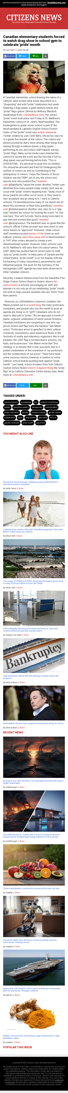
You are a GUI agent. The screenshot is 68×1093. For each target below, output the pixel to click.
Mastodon (11, 56)
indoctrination (51, 407)
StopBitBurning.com (56, 3)
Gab (36, 56)
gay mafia (43, 418)
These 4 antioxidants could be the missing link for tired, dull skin (31, 888)
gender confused (11, 423)
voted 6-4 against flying (40, 367)
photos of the (36, 233)
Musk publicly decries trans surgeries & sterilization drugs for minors (33, 723)
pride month (28, 423)
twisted (7, 407)
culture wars (9, 418)
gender (25, 412)
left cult (53, 418)
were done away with (33, 237)
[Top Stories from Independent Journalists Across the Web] (34, 24)
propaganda (26, 402)
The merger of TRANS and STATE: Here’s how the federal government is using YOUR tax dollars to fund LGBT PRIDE (33, 582)
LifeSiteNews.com (33, 114)
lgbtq (20, 418)
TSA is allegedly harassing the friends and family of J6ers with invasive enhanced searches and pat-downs (30, 630)
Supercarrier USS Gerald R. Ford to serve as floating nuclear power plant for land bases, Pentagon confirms (31, 989)
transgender (37, 407)
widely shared (45, 132)
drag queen (30, 418)
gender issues (55, 412)
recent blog (34, 305)
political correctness (49, 402)
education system (21, 407)
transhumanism (11, 402)
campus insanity (38, 412)
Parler (23, 56)
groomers (40, 423)
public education (11, 412)
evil (35, 402)
